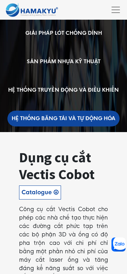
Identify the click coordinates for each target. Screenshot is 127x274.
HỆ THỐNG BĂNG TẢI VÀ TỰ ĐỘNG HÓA (63, 118)
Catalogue (38, 192)
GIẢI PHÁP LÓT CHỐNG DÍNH (63, 33)
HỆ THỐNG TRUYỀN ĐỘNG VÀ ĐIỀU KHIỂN (63, 90)
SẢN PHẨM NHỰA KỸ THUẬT (64, 61)
